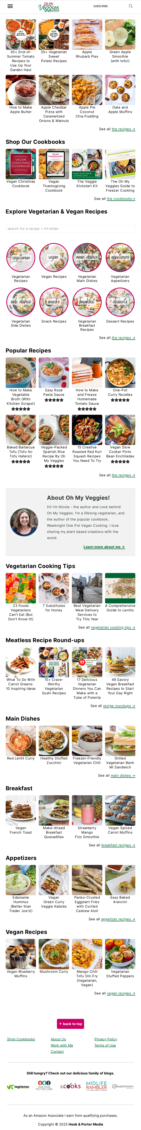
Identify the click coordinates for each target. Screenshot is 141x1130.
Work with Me (62, 1045)
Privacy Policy (105, 1039)
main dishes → (123, 775)
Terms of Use (105, 1045)
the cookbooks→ (121, 199)
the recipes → (123, 129)
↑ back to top (70, 1024)
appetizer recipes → (118, 919)
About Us (58, 1039)
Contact (57, 1051)
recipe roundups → (119, 706)
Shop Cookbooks (21, 1039)
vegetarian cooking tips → (113, 627)
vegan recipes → (121, 993)
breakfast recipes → (118, 845)
